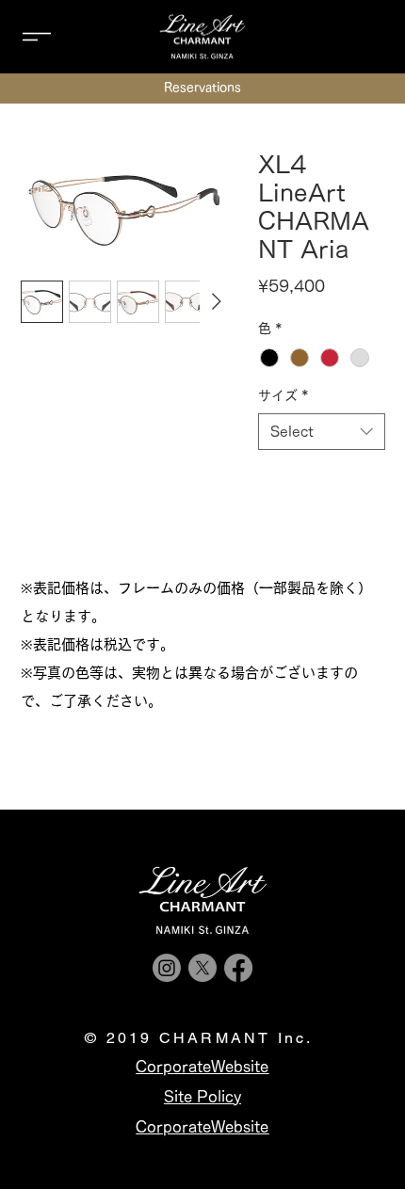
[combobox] (321, 431)
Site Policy (202, 1096)
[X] (202, 968)
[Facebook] (238, 968)
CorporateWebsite (202, 1126)
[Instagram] (167, 968)
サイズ (283, 395)
